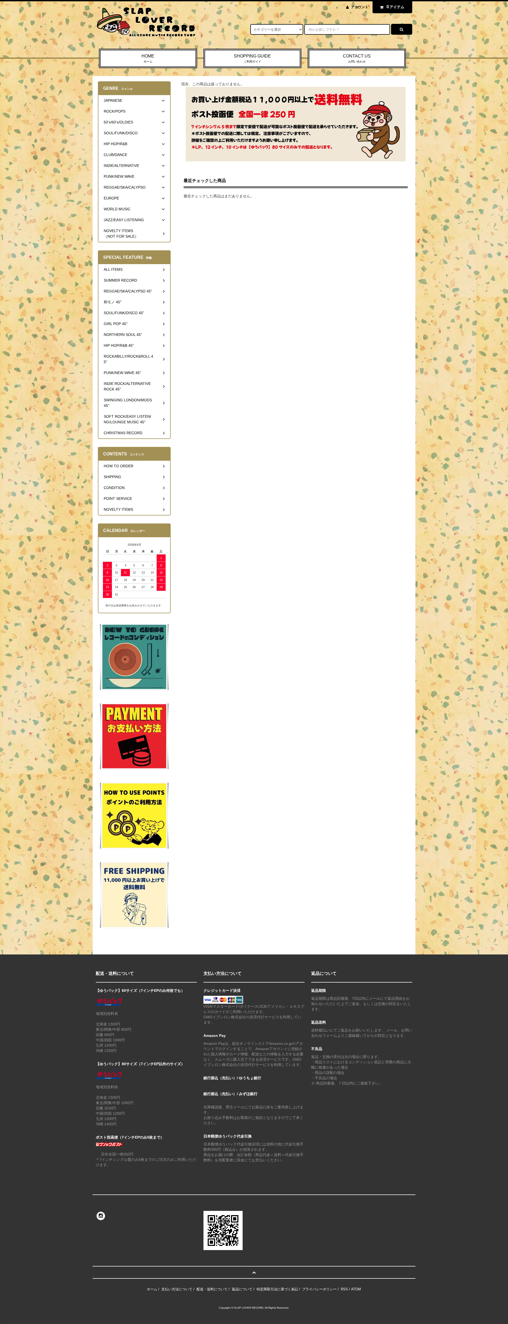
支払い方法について (176, 1289)
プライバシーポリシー (319, 1289)
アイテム (396, 7)
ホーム (152, 1289)
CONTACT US (357, 58)
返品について (242, 1289)
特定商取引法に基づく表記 (277, 1289)
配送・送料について (212, 1289)
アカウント (359, 7)
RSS (344, 1289)
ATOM (356, 1289)
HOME (148, 58)
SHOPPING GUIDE (252, 58)
